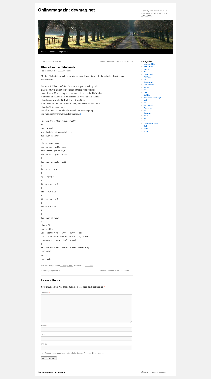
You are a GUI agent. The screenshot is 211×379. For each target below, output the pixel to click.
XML (146, 90)
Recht (146, 100)
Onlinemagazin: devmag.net (66, 10)
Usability (147, 95)
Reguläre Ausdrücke (151, 123)
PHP (145, 71)
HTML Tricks (148, 66)
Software (147, 87)
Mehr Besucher (149, 84)
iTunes (146, 128)
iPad (145, 126)
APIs (145, 121)
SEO (145, 79)
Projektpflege (148, 74)
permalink (89, 265)
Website (44, 344)
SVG (145, 118)
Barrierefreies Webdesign (152, 97)
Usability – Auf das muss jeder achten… (116, 61)
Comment (45, 292)
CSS (145, 92)
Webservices (148, 108)
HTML (146, 69)
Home (43, 51)
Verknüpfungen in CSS (51, 61)
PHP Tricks (148, 77)
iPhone (146, 131)
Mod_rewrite (148, 105)
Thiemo (69, 70)
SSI (145, 102)
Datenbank (147, 113)
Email (44, 334)
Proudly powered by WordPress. (155, 372)
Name (44, 325)
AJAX (146, 115)
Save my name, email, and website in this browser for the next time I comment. (75, 353)
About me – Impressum (58, 51)
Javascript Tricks (66, 265)
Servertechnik (148, 82)
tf (80, 113)
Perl (145, 110)
